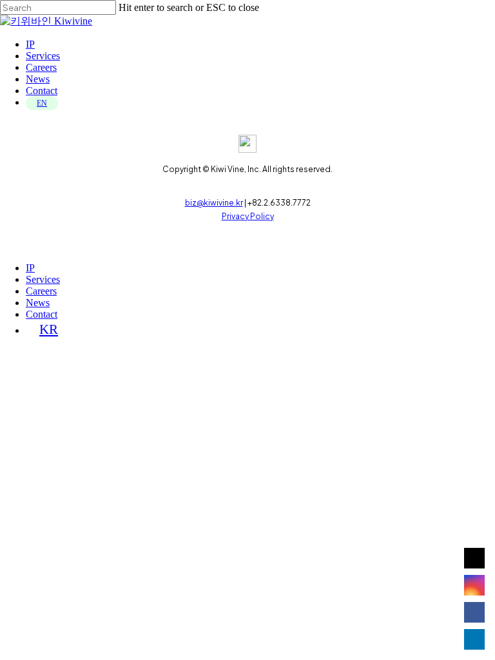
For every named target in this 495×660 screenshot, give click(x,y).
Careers (41, 291)
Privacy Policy (248, 216)
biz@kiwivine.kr (214, 203)
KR (48, 329)
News (38, 302)
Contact (41, 314)
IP (30, 267)
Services (43, 279)
